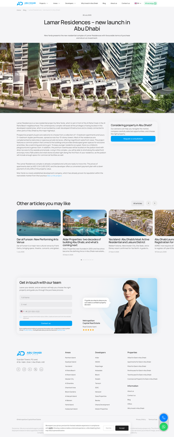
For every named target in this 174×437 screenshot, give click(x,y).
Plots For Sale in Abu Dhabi (137, 366)
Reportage (99, 366)
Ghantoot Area (70, 387)
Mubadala (98, 370)
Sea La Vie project (54, 175)
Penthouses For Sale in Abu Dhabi (139, 370)
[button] (44, 3)
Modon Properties (101, 409)
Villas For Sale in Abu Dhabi (137, 358)
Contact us (126, 3)
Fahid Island (69, 405)
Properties (132, 352)
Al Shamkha (69, 383)
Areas (67, 352)
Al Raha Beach (70, 370)
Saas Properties (100, 396)
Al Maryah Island (71, 396)
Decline (108, 428)
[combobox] (23, 311)
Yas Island (68, 366)
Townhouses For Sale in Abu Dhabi (139, 375)
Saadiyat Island (70, 362)
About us (114, 3)
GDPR (51, 428)
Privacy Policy (27, 330)
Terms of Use (61, 330)
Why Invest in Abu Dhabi (89, 3)
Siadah (97, 379)
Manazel (98, 392)
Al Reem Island (70, 375)
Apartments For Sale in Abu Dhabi (139, 362)
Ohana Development (102, 405)
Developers (100, 352)
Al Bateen (68, 400)
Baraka (97, 400)
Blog (104, 3)
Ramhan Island (70, 358)
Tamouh (98, 383)
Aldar (97, 358)
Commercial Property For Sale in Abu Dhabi (142, 379)
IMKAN (97, 362)
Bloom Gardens (70, 392)
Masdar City (69, 379)
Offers (130, 404)
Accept (122, 428)
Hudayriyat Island (71, 409)
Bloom (97, 375)
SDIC (97, 387)
